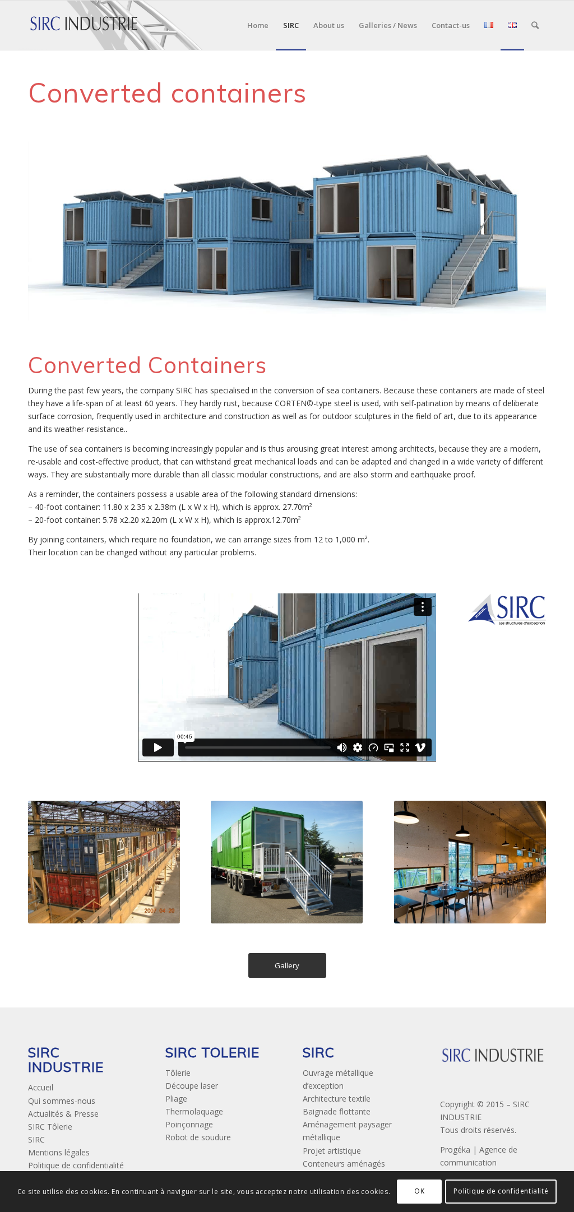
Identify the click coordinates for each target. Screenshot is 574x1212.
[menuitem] (258, 25)
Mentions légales (59, 1152)
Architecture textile (337, 1098)
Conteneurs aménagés (344, 1163)
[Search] (535, 25)
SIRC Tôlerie (50, 1126)
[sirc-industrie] (84, 25)
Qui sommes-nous (61, 1100)
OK (419, 1191)
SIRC (36, 1139)
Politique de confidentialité (76, 1165)
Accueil (40, 1087)
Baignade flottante (337, 1111)
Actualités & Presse (63, 1113)
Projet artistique (332, 1150)
